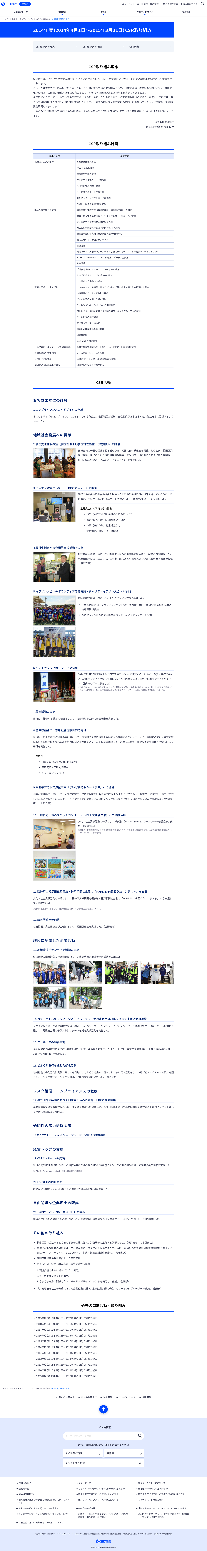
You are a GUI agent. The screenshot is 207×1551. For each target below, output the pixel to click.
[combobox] (103, 1436)
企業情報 (25, 4)
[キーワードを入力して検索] (140, 1436)
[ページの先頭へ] (103, 1409)
